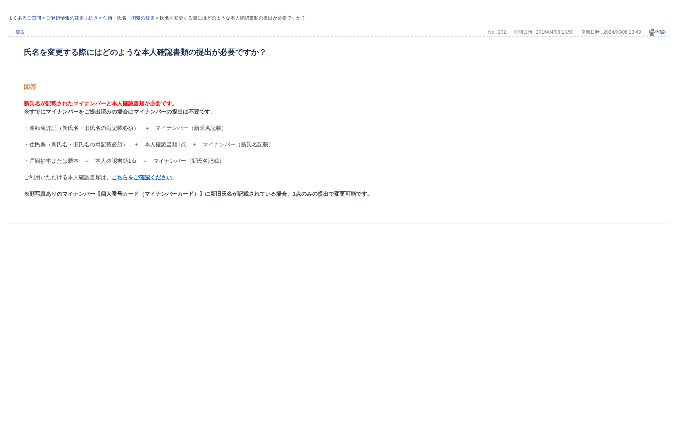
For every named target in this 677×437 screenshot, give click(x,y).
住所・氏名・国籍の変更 (129, 18)
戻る (20, 32)
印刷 (661, 32)
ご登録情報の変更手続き (72, 18)
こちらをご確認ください (142, 177)
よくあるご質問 (24, 18)
